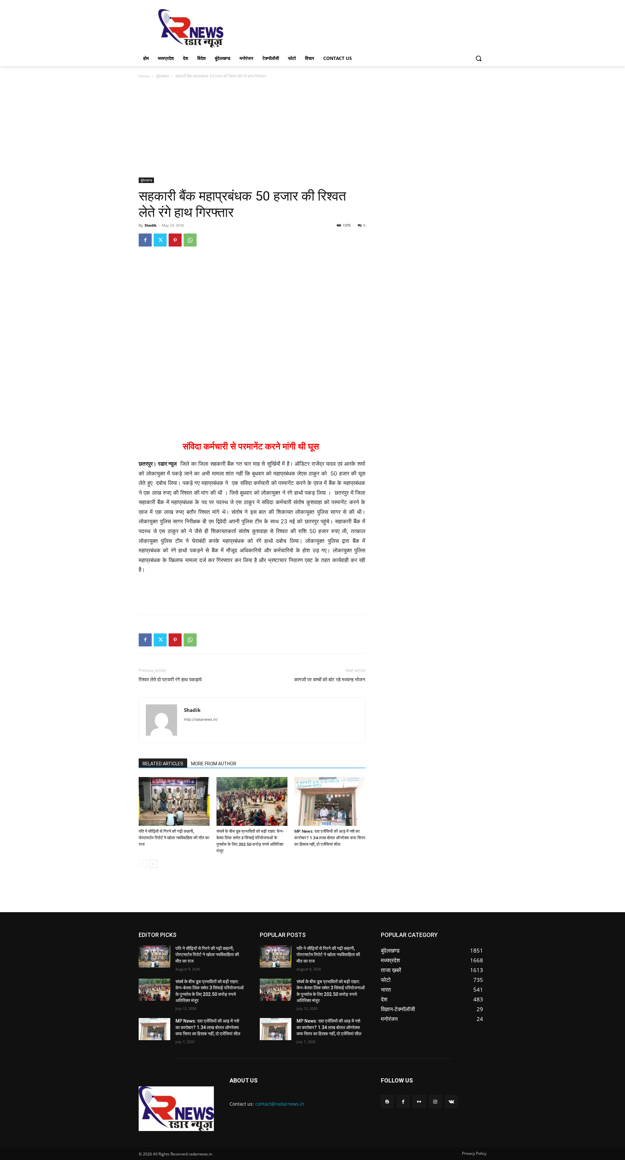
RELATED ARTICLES (163, 763)
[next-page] (153, 864)
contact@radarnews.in (279, 1104)
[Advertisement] (361, 27)
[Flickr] (419, 1101)
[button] (478, 58)
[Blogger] (387, 1101)
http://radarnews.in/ (200, 719)
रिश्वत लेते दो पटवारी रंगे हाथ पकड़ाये (170, 680)
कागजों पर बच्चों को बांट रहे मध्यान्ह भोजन (329, 680)
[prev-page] (143, 864)
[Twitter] (160, 240)
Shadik (151, 225)
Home (144, 76)
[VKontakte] (451, 1101)
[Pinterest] (175, 240)
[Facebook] (145, 240)
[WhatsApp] (190, 240)
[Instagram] (435, 1101)
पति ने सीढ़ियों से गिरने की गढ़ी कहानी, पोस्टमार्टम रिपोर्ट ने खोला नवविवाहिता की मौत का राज (174, 838)
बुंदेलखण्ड (162, 76)
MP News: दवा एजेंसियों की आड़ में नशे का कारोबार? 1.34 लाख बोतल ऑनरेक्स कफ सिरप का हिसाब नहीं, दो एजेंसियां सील (329, 838)
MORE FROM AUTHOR (213, 763)
